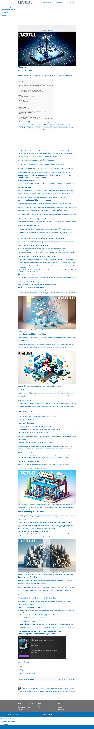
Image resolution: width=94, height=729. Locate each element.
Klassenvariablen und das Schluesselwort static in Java (29, 106)
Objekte (45, 30)
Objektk (48, 30)
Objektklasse (4, 15)
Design (57, 395)
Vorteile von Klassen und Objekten (24, 116)
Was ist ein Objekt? (22, 81)
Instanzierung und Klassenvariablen (25, 99)
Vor (74, 21)
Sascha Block (20, 673)
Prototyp (51, 221)
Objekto (52, 30)
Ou (50, 28)
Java (20, 259)
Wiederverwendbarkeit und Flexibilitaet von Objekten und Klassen (30, 117)
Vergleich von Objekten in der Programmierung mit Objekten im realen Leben (32, 91)
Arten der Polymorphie (25, 101)
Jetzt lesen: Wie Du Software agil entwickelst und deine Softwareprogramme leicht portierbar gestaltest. (36, 118)
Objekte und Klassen (22, 95)
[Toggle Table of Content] (52, 80)
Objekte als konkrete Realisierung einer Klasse (27, 96)
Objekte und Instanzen (22, 107)
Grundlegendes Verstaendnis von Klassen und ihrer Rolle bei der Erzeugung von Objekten (34, 84)
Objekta (42, 30)
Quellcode (25, 279)
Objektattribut (4, 14)
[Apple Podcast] (45, 714)
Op (47, 28)
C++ (20, 265)
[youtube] (49, 714)
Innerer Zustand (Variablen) (25, 86)
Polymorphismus (29, 624)
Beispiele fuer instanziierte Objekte (26, 108)
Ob (43, 28)
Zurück (72, 21)
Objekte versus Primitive (23, 113)
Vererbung (36, 624)
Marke (62, 168)
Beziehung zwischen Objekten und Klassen (26, 89)
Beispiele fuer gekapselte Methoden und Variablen (28, 112)
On (45, 28)
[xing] (51, 714)
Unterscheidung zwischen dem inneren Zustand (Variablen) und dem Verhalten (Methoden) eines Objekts (36, 85)
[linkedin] (43, 714)
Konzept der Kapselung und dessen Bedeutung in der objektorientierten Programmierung (34, 111)
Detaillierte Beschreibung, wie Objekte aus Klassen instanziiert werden (31, 90)
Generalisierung (5, 12)
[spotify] (47, 714)
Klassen (3, 11)
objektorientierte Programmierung (28, 504)
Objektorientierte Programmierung (8, 9)
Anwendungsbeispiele (25, 102)
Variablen (26, 155)
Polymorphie (22, 100)
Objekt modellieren (49, 293)
